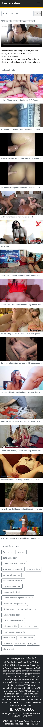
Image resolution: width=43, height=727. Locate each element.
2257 (12, 721)
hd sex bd (7, 643)
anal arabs (20, 643)
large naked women (12, 586)
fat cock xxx (8, 552)
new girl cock (9, 637)
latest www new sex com (14, 563)
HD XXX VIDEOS (21, 709)
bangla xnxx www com (13, 620)
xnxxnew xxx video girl (13, 569)
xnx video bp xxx (26, 637)
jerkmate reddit (10, 626)
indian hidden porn (11, 615)
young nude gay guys (27, 609)
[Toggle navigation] (38, 3)
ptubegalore (8, 609)
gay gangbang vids (11, 575)
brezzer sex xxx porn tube (14, 603)
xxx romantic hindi (11, 592)
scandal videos (33, 569)
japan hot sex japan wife (14, 632)
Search (37, 13)
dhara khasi (8, 649)
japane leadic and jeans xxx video (18, 597)
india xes (21, 552)
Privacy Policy (23, 721)
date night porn (10, 558)
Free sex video (31, 723)
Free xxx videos (10, 3)
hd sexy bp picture (29, 626)
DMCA (5, 721)
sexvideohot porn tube (13, 580)
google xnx (33, 643)
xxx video (19, 723)
